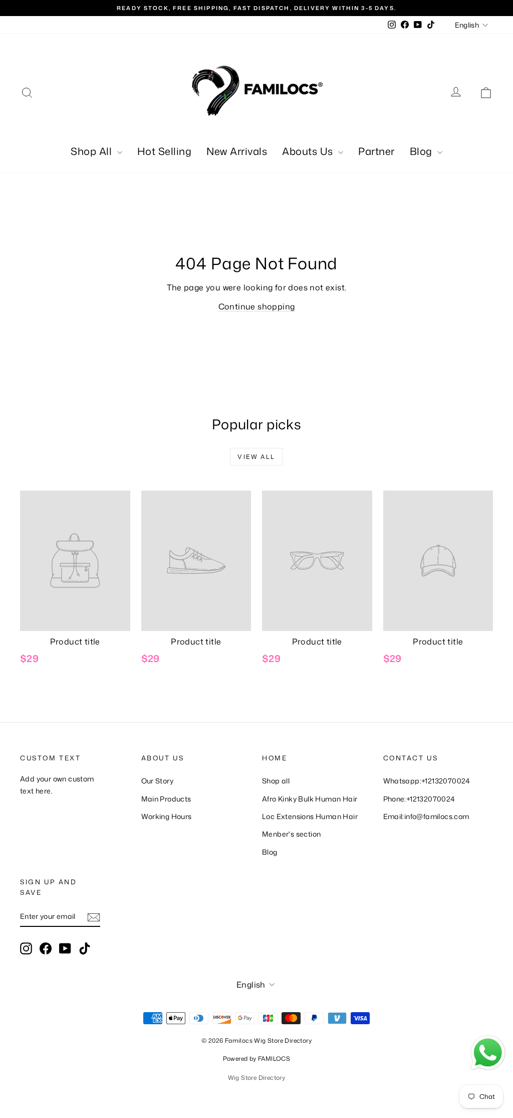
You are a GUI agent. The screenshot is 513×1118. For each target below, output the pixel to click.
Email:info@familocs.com (426, 816)
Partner (376, 151)
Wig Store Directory (257, 1077)
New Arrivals (236, 151)
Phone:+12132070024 (419, 799)
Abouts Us (309, 151)
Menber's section (291, 834)
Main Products (166, 799)
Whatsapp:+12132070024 (426, 780)
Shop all (276, 780)
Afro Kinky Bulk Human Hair (309, 799)
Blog (422, 151)
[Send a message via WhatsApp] (488, 1053)
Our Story (157, 780)
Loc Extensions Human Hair (310, 816)
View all (256, 456)
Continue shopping (256, 306)
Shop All (93, 151)
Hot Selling (164, 151)
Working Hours (166, 816)
